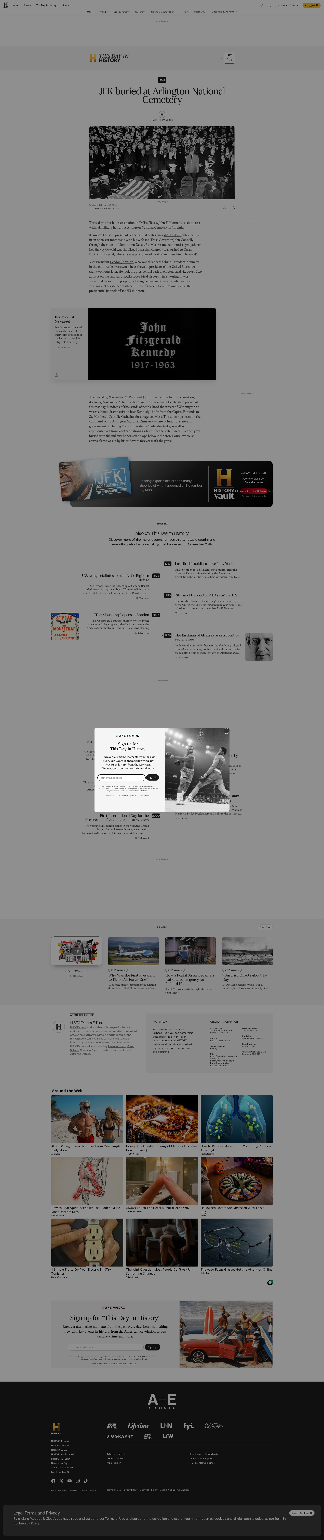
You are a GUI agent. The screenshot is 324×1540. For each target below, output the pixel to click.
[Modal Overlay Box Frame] (162, 770)
